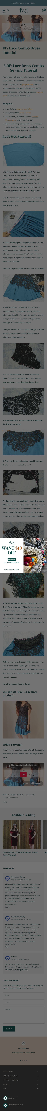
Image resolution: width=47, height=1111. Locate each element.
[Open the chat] (5, 1105)
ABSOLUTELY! (11, 559)
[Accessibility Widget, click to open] (5, 1098)
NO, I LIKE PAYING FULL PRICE (12, 562)
